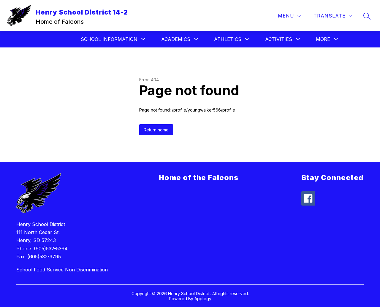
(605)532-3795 (44, 257)
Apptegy (202, 298)
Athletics (227, 39)
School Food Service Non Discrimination (62, 270)
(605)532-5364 (51, 249)
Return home (156, 129)
